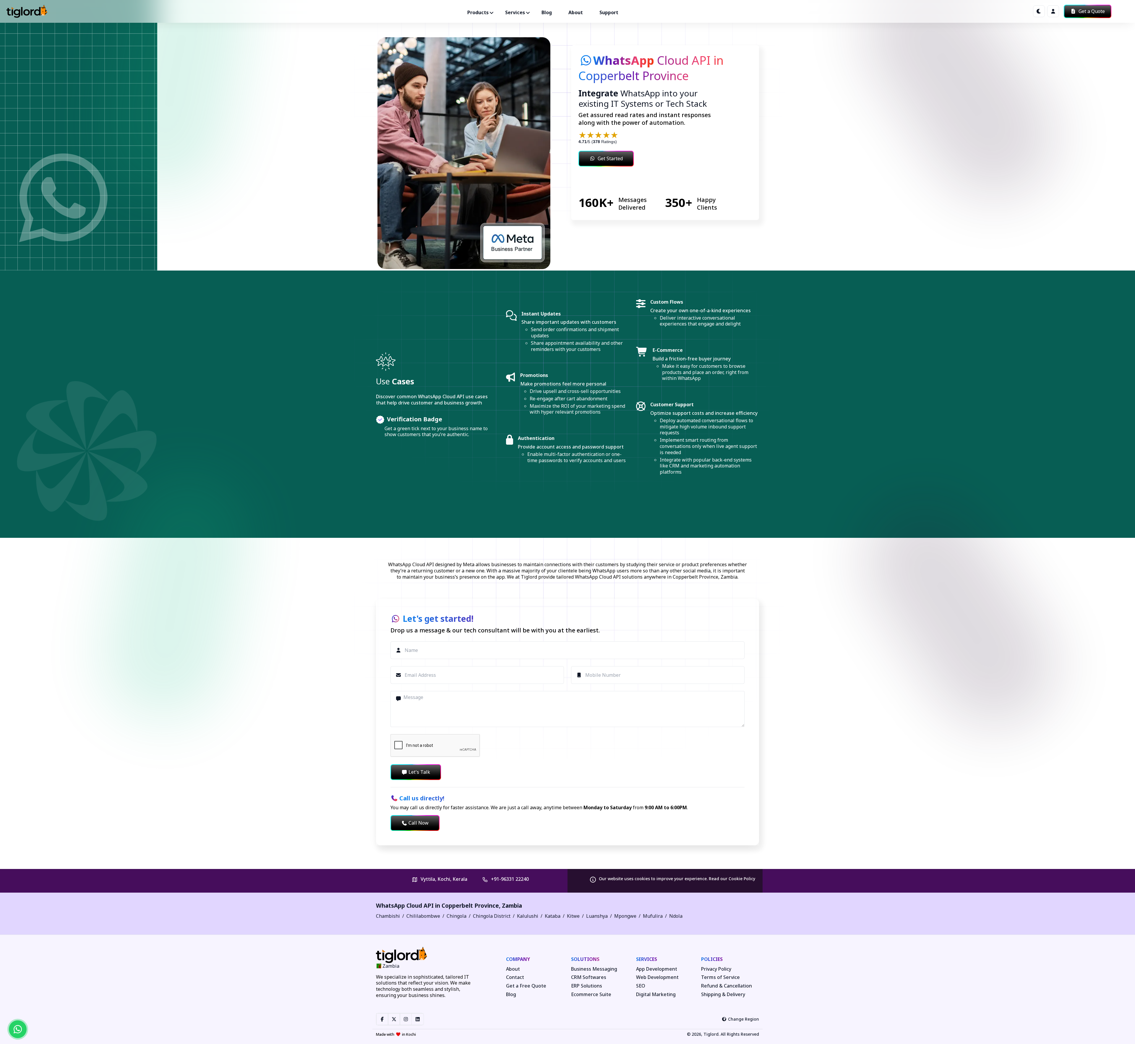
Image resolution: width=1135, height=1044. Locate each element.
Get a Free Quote (526, 986)
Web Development (657, 977)
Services (646, 959)
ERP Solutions (586, 986)
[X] (394, 1019)
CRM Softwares (588, 977)
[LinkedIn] (418, 1019)
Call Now (418, 823)
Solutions (585, 959)
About (575, 12)
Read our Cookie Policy (732, 878)
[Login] (1053, 11)
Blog (546, 12)
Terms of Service (720, 977)
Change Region (743, 1019)
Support (608, 12)
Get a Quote (1091, 11)
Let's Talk (419, 772)
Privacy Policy (716, 969)
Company (518, 959)
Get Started (610, 158)
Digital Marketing (656, 994)
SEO (640, 986)
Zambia (512, 905)
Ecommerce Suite (591, 994)
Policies (712, 959)
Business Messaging (594, 969)
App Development (656, 969)
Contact (515, 977)
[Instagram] (406, 1019)
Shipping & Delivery (723, 994)
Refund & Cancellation (726, 986)
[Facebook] (382, 1019)
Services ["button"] (515, 12)
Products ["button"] (478, 12)
